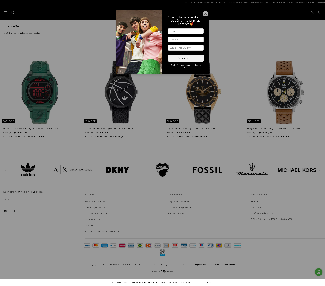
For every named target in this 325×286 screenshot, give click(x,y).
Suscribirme (185, 58)
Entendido (204, 282)
